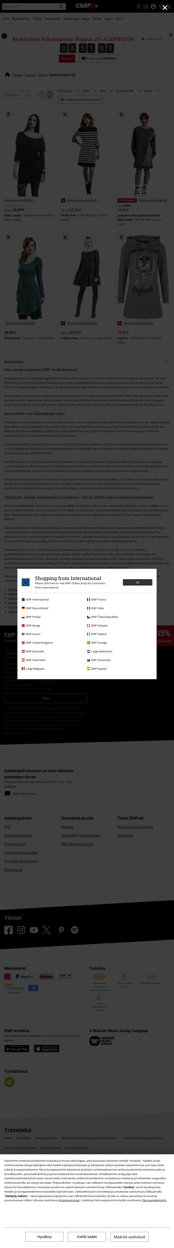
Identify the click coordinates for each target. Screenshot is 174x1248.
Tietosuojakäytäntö (154, 1200)
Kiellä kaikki (87, 1237)
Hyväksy (44, 1237)
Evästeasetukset (69, 1200)
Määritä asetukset (129, 1236)
